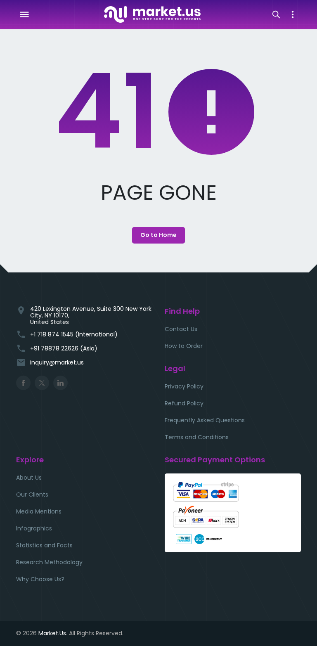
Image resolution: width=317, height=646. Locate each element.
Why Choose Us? (40, 579)
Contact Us (181, 329)
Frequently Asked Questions (205, 420)
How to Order (184, 346)
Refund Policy (184, 403)
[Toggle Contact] (292, 14)
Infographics (34, 528)
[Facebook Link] (23, 383)
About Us (29, 477)
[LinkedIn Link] (60, 383)
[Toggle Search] (276, 14)
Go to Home (158, 235)
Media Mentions (39, 511)
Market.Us (52, 633)
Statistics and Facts (44, 545)
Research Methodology (49, 562)
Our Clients (32, 494)
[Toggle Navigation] (24, 14)
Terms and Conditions (197, 437)
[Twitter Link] (42, 383)
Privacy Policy (184, 386)
